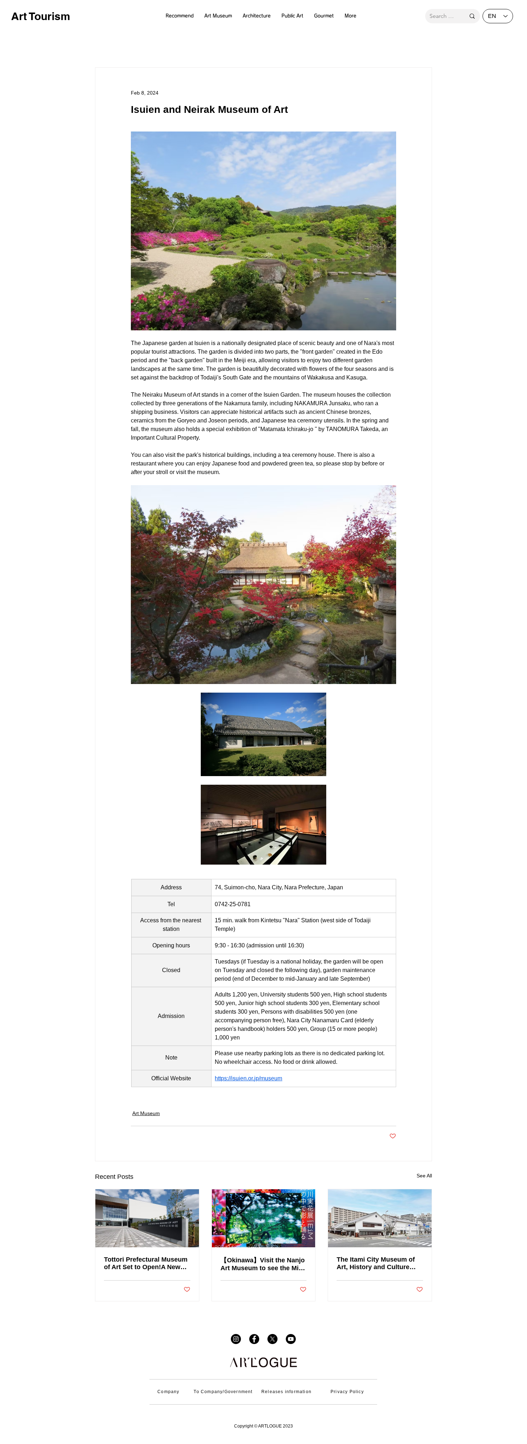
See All (424, 1175)
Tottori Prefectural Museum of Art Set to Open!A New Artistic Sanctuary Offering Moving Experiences (145, 1263)
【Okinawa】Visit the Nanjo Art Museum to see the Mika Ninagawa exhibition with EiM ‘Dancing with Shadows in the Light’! (263, 1264)
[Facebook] (254, 1339)
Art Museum (146, 1113)
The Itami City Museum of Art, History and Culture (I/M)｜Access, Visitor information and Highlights (378, 1263)
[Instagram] (236, 1339)
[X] (272, 1339)
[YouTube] (291, 1339)
